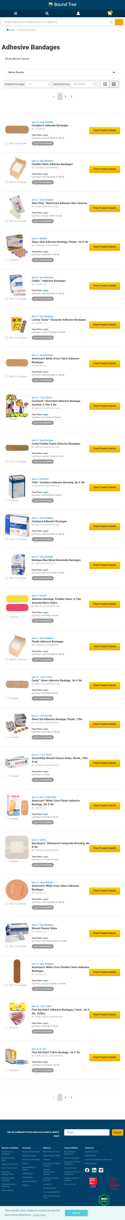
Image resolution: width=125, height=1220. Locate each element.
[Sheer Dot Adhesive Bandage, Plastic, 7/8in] (17, 723)
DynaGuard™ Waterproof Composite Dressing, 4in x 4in (60, 845)
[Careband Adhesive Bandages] (17, 525)
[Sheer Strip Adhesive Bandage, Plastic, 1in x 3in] (17, 246)
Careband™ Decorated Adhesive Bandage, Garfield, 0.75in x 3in (56, 402)
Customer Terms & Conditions (72, 1163)
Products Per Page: (15, 84)
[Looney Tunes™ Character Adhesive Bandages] (17, 324)
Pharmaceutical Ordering (8, 1185)
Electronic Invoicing (31, 1160)
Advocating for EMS (51, 1156)
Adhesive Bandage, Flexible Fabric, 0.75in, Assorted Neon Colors (56, 601)
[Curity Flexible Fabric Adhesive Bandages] (17, 447)
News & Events (49, 1188)
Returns (25, 1185)
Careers (46, 1160)
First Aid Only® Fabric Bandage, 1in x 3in (56, 1052)
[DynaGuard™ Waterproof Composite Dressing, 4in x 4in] (17, 847)
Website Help (91, 1163)
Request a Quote (29, 1181)
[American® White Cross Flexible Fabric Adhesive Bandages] (17, 971)
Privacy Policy (70, 1168)
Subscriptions (8, 1190)
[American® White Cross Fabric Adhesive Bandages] (17, 362)
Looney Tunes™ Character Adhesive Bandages (59, 319)
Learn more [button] (39, 1215)
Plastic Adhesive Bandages (47, 641)
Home (12, 30)
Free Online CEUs (9, 1168)
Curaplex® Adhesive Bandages (50, 125)
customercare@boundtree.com (99, 1160)
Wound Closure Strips (44, 928)
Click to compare (18, 143)
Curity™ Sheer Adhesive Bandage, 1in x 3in (57, 680)
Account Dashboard (31, 1152)
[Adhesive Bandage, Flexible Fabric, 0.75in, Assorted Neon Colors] (17, 603)
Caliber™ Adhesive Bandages (49, 280)
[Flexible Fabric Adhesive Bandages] (17, 168)
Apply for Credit (29, 1156)
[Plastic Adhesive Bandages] (17, 645)
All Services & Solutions (8, 1153)
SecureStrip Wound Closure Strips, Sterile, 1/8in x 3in (60, 760)
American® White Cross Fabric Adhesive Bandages (55, 360)
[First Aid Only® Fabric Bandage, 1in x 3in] (17, 1056)
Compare (14, 260)
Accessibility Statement (69, 1153)
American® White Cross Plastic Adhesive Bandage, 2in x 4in (56, 802)
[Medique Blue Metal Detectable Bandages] (17, 564)
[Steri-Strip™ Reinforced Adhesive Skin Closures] (17, 207)
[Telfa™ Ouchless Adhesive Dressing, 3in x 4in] (17, 486)
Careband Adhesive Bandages (49, 521)
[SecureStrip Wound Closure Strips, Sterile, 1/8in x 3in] (17, 762)
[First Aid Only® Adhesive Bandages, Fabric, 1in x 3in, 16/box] (17, 1014)
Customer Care (91, 1152)
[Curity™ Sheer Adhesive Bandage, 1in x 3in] (17, 684)
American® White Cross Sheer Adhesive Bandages (55, 887)
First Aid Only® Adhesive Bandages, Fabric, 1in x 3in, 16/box (60, 1011)
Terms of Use (70, 1184)
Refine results (16, 72)
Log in (45, 135)
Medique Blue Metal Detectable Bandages (56, 560)
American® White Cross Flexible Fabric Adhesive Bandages (60, 969)
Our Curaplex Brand (51, 1192)
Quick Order (27, 1177)
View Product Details (104, 130)
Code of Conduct (71, 1158)
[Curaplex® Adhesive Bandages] (17, 129)
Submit (118, 1132)
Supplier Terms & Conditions (71, 1173)
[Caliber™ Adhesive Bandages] (17, 285)
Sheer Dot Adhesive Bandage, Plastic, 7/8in (57, 719)
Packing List (27, 1173)
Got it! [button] (76, 1213)
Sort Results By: (62, 84)
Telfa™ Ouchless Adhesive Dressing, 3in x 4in (58, 482)
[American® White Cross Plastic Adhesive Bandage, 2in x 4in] (17, 804)
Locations (47, 1184)
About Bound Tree (51, 1152)
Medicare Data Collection (8, 1179)
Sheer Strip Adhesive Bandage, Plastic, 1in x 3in (60, 241)
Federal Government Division (48, 1172)
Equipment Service (10, 1164)
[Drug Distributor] (114, 1183)
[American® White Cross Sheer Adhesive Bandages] (17, 890)
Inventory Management (7, 1173)
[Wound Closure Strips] (17, 932)
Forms (25, 1163)
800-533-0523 (90, 1156)
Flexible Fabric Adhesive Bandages (52, 164)
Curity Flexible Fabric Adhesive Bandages (56, 443)
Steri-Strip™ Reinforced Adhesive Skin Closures (59, 203)
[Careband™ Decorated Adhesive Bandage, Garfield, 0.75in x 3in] (17, 405)
